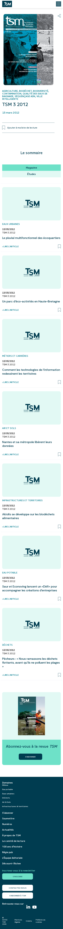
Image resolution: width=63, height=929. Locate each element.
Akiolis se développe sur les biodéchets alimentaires (28, 516)
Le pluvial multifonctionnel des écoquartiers (31, 238)
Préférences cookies (40, 921)
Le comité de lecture (13, 841)
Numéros (7, 824)
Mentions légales (18, 921)
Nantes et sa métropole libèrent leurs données (27, 444)
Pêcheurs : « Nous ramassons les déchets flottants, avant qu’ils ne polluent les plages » (31, 662)
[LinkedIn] (28, 907)
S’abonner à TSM (17, 895)
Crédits (29, 921)
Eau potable (7, 789)
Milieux (5, 785)
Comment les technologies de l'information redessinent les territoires (31, 372)
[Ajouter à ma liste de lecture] (59, 246)
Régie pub (7, 852)
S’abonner (7, 812)
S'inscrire (17, 876)
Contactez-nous (18, 888)
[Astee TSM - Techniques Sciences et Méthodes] (7, 3)
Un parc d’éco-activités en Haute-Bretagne (31, 301)
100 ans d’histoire (12, 846)
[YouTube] (34, 907)
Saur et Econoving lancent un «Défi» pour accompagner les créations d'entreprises (29, 588)
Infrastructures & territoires (15, 806)
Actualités (8, 829)
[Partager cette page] (59, 16)
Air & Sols (6, 802)
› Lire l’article (10, 246)
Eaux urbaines (8, 793)
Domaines (7, 782)
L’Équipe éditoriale (12, 857)
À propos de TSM (11, 835)
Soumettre (8, 818)
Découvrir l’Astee (11, 863)
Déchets (6, 797)
